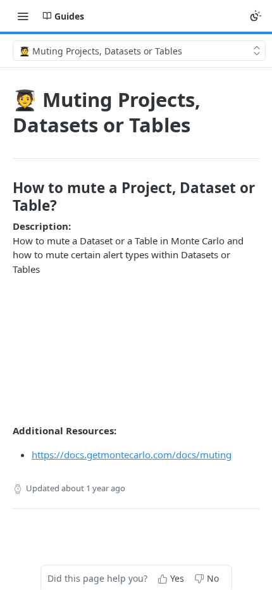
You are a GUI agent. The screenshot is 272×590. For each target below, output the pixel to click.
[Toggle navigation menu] (23, 16)
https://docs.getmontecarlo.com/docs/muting (132, 454)
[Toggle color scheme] (255, 16)
